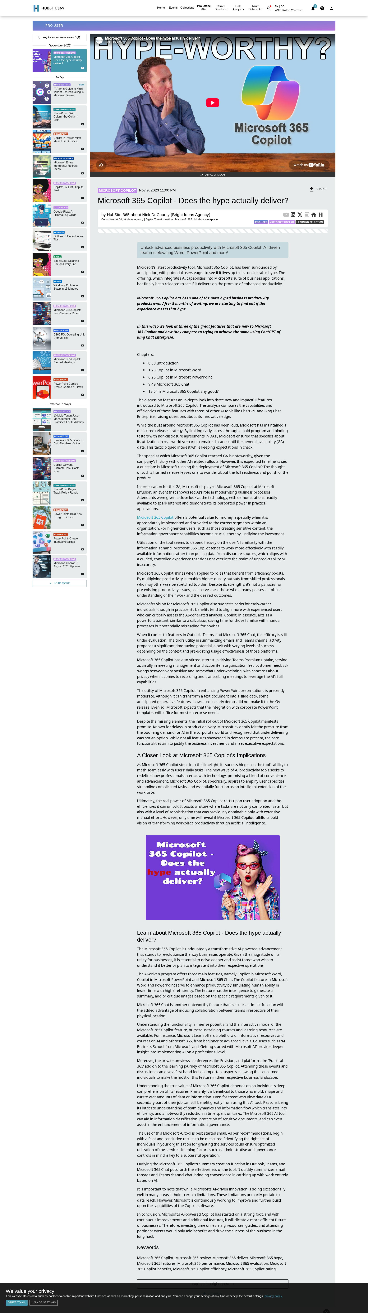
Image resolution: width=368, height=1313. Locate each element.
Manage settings (43, 1302)
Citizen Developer (221, 7)
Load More (62, 583)
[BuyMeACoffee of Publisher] (306, 215)
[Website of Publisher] (313, 215)
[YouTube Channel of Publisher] (286, 215)
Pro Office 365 (204, 7)
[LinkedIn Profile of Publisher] (293, 215)
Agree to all (17, 1302)
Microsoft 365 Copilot (155, 517)
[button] (291, 11)
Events (173, 7)
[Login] (331, 8)
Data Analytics (238, 7)
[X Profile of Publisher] (300, 215)
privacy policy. (273, 1296)
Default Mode (215, 174)
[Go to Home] (48, 8)
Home (161, 7)
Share (321, 189)
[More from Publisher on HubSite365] (320, 215)
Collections (187, 7)
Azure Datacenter (255, 7)
